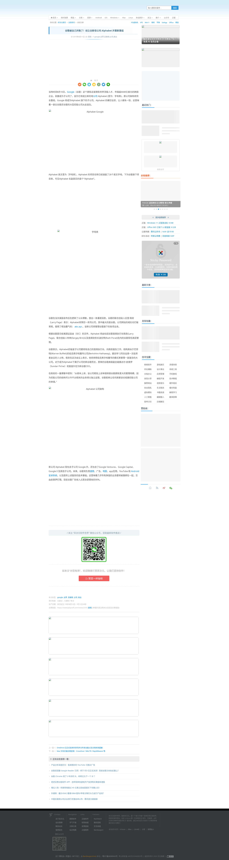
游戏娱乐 (160, 364)
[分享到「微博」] (79, 84)
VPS (141, 22)
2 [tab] (156, 209)
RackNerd (98, 819)
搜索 (92, 471)
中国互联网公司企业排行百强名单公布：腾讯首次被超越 (74, 799)
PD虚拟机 (134, 22)
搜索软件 (72, 819)
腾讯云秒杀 (155, 231)
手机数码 (173, 374)
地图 (105, 471)
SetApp (164, 22)
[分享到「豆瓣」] (98, 84)
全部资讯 (71, 23)
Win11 (147, 22)
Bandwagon (98, 830)
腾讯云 (61, 856)
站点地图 (72, 830)
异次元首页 (62, 23)
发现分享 (148, 378)
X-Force (122, 829)
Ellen (129, 829)
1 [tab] (154, 209)
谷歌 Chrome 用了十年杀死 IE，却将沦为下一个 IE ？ (73, 776)
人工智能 (148, 397)
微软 (153, 22)
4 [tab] (160, 209)
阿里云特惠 (155, 236)
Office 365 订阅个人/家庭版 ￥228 (161, 227)
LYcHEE (136, 829)
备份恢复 (173, 387)
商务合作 (160, 169)
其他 (89, 36)
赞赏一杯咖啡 (95, 578)
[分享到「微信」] (84, 84)
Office (171, 22)
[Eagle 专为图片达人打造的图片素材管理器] (160, 156)
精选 (177, 22)
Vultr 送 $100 (168, 231)
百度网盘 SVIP (168, 236)
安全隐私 (148, 387)
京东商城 (97, 826)
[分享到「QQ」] (89, 84)
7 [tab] (167, 209)
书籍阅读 (160, 392)
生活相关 (160, 387)
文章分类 (72, 826)
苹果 (158, 22)
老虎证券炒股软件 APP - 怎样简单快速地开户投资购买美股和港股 (78, 782)
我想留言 (59, 830)
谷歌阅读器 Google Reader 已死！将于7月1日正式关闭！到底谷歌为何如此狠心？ (85, 770)
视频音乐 (160, 383)
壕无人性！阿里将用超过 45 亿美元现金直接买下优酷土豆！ (76, 787)
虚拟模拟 (148, 392)
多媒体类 (173, 364)
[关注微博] (164, 488)
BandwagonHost (89, 856)
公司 (111, 36)
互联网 (106, 36)
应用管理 (160, 374)
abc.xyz (78, 326)
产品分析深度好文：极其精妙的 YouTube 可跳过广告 (73, 765)
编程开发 (160, 378)
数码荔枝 (97, 822)
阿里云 (68, 856)
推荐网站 (148, 383)
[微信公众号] (171, 488)
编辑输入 (160, 397)
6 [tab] (164, 209)
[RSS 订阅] (157, 488)
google (97, 36)
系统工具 (173, 369)
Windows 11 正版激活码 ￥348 (160, 223)
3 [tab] (158, 209)
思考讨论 (148, 401)
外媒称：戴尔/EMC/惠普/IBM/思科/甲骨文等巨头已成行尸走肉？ (78, 793)
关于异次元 (60, 819)
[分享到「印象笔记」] (108, 84)
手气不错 (72, 822)
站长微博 (59, 822)
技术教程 (173, 378)
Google (70, 91)
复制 (90, 607)
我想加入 (151, 829)
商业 (115, 36)
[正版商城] (150, 488)
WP (73, 856)
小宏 (143, 829)
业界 (102, 36)
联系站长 (59, 826)
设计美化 (160, 369)
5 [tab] (162, 209)
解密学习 (173, 392)
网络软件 (148, 364)
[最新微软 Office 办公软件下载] (160, 142)
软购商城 (85, 822)
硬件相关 (173, 383)
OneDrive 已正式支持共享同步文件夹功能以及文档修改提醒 (80, 747)
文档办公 (148, 374)
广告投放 (170, 856)
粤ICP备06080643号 (110, 856)
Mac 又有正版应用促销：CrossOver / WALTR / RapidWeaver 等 (81, 751)
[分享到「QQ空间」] (94, 84)
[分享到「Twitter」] (103, 84)
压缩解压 (160, 401)
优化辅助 (148, 369)
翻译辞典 (173, 397)
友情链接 (85, 826)
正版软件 (85, 819)
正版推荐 (85, 830)
